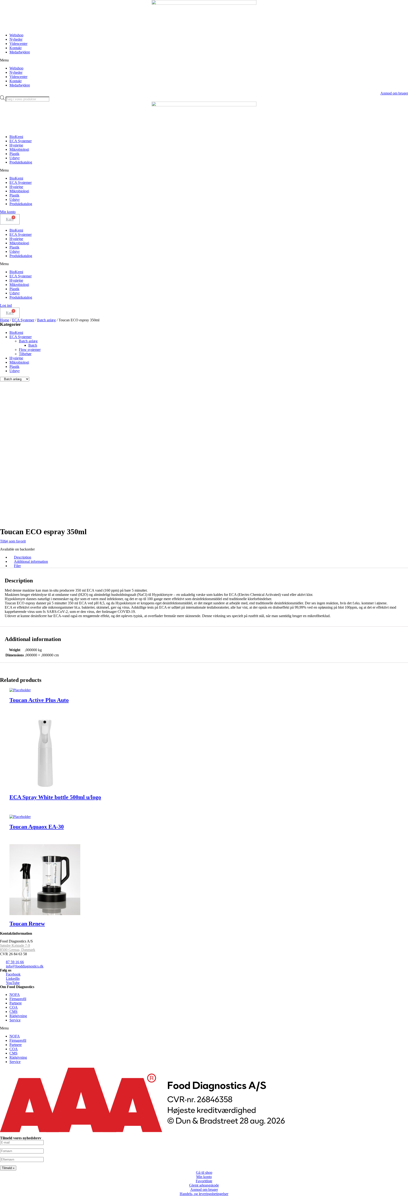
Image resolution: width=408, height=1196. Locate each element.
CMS (13, 1012)
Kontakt (15, 48)
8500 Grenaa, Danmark (17, 950)
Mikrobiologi (19, 149)
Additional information (31, 561)
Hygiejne (16, 145)
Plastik (14, 154)
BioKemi (16, 137)
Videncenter (18, 44)
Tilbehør (25, 354)
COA (13, 1007)
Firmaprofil (17, 999)
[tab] (208, 557)
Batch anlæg (46, 320)
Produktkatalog (20, 162)
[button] (204, 60)
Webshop (16, 35)
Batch (32, 345)
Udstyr (14, 158)
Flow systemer (30, 350)
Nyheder (15, 39)
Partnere (15, 1003)
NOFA (14, 995)
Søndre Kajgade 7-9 (15, 945)
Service (15, 1020)
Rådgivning (18, 1016)
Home (4, 320)
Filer (17, 566)
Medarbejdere (19, 52)
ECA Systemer (20, 141)
